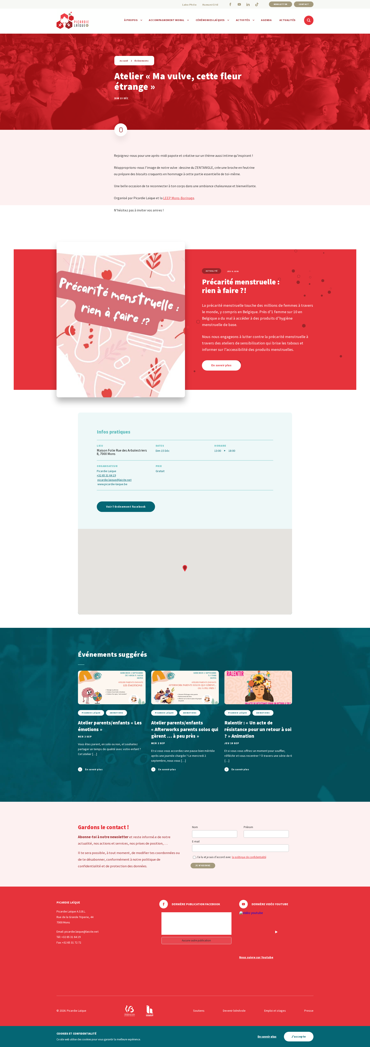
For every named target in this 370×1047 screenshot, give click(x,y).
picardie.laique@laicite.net (114, 480)
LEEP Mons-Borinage (178, 198)
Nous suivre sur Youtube (256, 957)
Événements (141, 60)
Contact (304, 4)
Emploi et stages (275, 1011)
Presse (308, 1011)
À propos (130, 20)
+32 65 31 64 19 (106, 475)
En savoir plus (267, 1036)
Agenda (266, 20)
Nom (195, 827)
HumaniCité (210, 4)
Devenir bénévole (234, 1011)
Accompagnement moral (166, 20)
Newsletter (280, 4)
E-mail (196, 841)
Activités (243, 20)
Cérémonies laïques (210, 20)
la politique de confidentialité (249, 857)
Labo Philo (189, 4)
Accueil (124, 60)
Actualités (287, 20)
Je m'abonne (202, 866)
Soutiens (198, 1011)
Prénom (248, 827)
